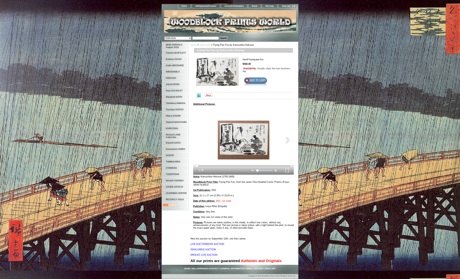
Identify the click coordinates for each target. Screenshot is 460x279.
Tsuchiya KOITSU (175, 109)
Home (193, 45)
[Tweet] (199, 96)
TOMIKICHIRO (173, 161)
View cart (286, 6)
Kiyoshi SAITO (173, 143)
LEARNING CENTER (176, 193)
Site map (269, 6)
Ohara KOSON (173, 116)
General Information (234, 6)
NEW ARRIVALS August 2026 (174, 46)
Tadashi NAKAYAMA (176, 122)
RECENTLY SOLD (175, 199)
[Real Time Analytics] (170, 205)
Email (254, 6)
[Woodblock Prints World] (207, 22)
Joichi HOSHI (172, 84)
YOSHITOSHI (172, 174)
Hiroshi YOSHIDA (175, 180)
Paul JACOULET (174, 90)
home (184, 6)
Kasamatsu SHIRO (175, 149)
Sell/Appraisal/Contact (205, 6)
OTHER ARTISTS (174, 187)
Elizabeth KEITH (174, 97)
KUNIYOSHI (172, 128)
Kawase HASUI (173, 59)
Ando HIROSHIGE (175, 65)
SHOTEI (170, 155)
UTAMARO (171, 168)
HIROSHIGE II (173, 72)
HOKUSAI (204, 45)
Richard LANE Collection (173, 136)
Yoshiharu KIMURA (175, 103)
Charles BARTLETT (176, 53)
